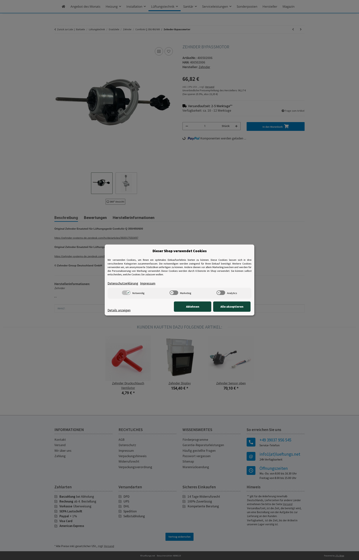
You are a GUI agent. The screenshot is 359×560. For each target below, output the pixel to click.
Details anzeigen (119, 310)
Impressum (147, 283)
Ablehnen (192, 306)
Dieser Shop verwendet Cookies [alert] (180, 250)
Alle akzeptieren (231, 306)
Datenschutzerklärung (123, 283)
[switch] (126, 292)
